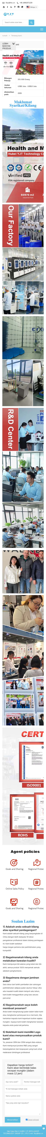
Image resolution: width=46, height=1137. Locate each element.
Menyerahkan (12, 1120)
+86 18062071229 (26, 3)
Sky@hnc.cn (10, 3)
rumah (4, 36)
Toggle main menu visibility (42, 29)
